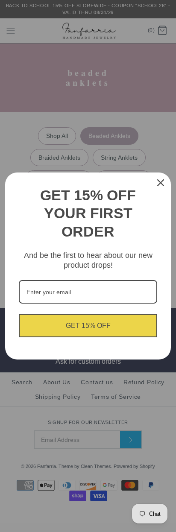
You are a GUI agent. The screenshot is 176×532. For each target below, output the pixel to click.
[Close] (160, 182)
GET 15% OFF (88, 325)
